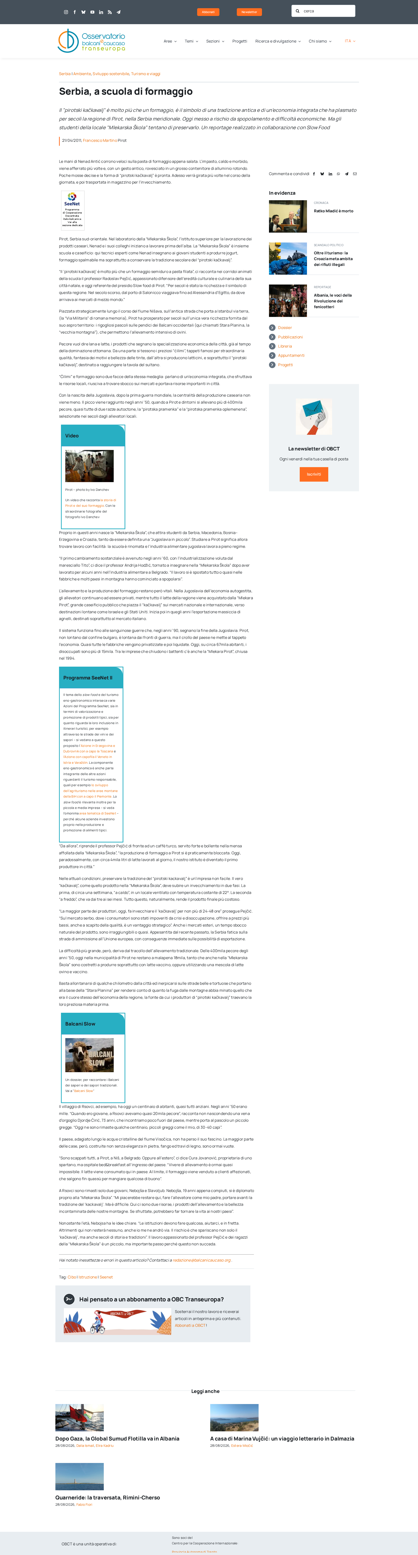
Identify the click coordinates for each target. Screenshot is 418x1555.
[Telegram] (347, 173)
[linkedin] (101, 12)
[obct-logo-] (91, 26)
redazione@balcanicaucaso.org (202, 1260)
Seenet (106, 1277)
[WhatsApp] (338, 173)
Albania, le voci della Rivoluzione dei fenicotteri (333, 300)
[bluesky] (83, 12)
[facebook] (75, 12)
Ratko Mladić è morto (333, 211)
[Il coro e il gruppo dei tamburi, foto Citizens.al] (288, 286)
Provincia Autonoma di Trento (194, 1552)
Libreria (285, 346)
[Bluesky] (322, 173)
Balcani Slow (83, 1091)
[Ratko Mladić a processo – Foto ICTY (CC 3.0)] (288, 202)
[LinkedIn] (330, 173)
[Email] (355, 173)
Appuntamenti (291, 355)
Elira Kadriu (104, 1445)
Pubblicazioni (290, 337)
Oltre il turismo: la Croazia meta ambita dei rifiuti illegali (333, 258)
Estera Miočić (242, 1445)
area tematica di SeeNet (97, 813)
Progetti (285, 364)
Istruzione (88, 1277)
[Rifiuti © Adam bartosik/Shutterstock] (288, 244)
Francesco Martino (100, 140)
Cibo (72, 1277)
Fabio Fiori (84, 1504)
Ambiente (82, 73)
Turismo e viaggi (146, 73)
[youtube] (92, 12)
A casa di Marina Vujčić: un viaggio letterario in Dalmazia (282, 1438)
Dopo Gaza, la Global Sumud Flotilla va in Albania (117, 1438)
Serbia (65, 73)
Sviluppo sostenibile (111, 73)
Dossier (285, 327)
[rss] (110, 12)
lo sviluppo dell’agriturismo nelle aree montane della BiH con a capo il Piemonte (90, 791)
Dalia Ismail (85, 1445)
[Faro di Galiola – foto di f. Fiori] (79, 1465)
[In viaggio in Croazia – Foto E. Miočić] (234, 1406)
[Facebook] (314, 173)
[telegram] (118, 12)
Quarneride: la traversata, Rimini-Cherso (107, 1497)
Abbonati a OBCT (190, 1325)
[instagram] (66, 12)
